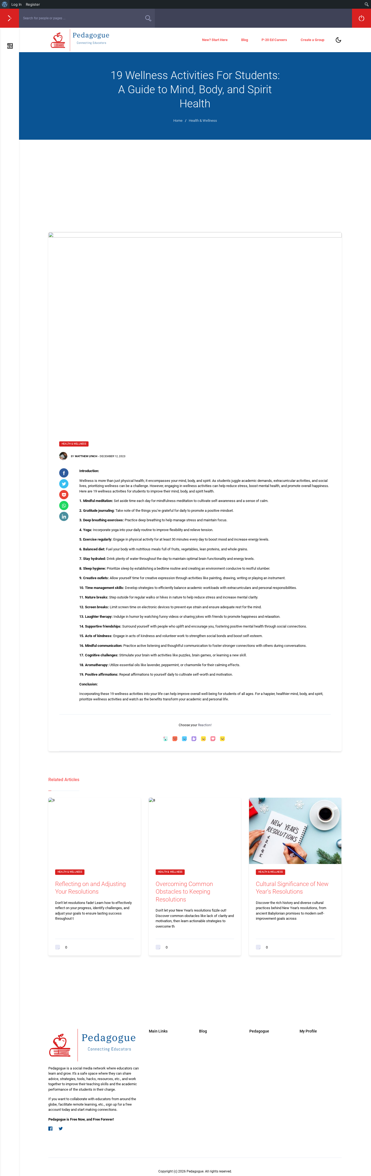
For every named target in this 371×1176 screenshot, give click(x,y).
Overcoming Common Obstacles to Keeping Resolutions (184, 892)
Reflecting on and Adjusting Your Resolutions (90, 888)
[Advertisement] (195, 180)
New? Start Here (215, 40)
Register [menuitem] (33, 4)
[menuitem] (5, 4)
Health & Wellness (74, 443)
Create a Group (312, 40)
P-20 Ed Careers (274, 40)
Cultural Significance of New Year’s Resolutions (292, 888)
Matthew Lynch (86, 456)
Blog (244, 40)
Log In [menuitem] (16, 4)
